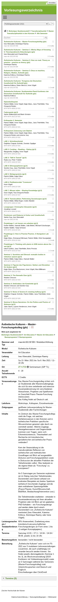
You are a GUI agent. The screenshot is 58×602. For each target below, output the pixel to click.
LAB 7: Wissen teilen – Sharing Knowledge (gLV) (23, 190)
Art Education (29, 335)
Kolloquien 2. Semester (13, 120)
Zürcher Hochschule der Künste (13, 591)
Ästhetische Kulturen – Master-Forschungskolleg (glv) (25, 41)
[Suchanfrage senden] (46, 37)
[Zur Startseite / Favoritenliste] (5, 31)
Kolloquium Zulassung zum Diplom (18, 131)
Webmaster (52, 597)
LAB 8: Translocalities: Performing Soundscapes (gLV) (25, 199)
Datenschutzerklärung (19, 597)
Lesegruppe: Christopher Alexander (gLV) (20, 207)
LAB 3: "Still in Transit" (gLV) (15, 158)
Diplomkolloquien (11, 102)
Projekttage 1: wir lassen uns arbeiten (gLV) (21, 223)
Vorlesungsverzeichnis (23, 10)
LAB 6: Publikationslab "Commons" (18, 182)
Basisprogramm (11, 337)
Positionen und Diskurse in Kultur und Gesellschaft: (24, 215)
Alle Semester (42, 33)
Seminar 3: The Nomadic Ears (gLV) (18, 275)
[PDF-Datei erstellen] (32, 327)
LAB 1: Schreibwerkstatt (13, 141)
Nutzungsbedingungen (38, 597)
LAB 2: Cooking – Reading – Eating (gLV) (20, 149)
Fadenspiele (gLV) (11, 112)
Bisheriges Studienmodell (19, 31)
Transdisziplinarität (38, 31)
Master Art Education (45, 335)
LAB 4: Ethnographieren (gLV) (16, 166)
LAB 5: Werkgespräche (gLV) (15, 174)
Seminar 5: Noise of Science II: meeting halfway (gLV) (25, 292)
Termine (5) (11, 578)
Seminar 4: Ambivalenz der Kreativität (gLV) (21, 284)
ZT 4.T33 (22, 367)
